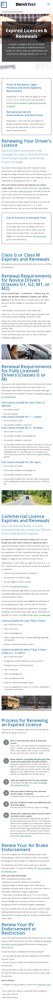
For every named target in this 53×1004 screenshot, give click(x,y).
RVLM (16, 984)
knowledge (42, 783)
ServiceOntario (25, 836)
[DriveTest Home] (26, 4)
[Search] (48, 4)
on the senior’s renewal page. (39, 615)
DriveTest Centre (25, 191)
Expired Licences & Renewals (13, 11)
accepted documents (19, 586)
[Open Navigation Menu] (3, 4)
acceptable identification (34, 759)
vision (35, 783)
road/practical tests (21, 785)
